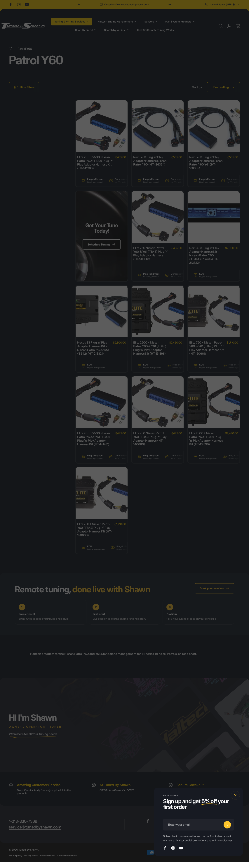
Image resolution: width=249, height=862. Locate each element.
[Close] (235, 795)
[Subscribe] (227, 824)
